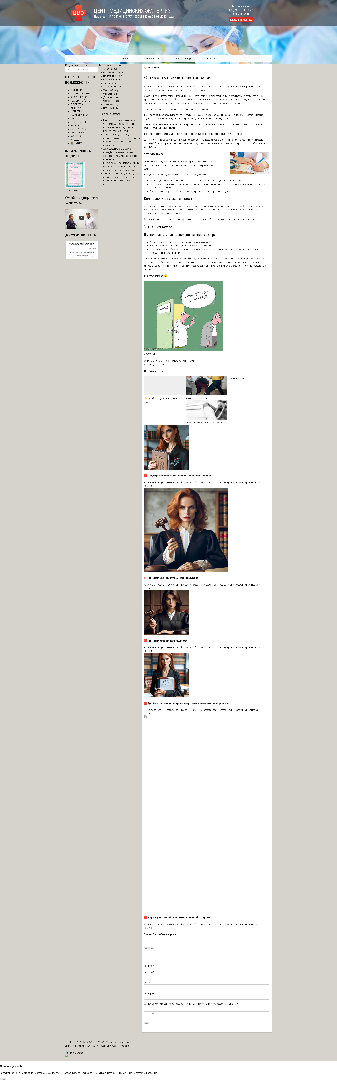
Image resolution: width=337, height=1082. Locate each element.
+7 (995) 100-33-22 (241, 10)
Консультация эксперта (109, 113)
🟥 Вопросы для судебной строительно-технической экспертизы (177, 917)
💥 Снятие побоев (151, 67)
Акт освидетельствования (156, 364)
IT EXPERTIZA (76, 104)
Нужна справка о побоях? (198, 398)
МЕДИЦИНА (76, 90)
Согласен (3, 1079)
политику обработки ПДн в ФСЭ (223, 1003)
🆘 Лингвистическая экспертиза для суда (165, 640)
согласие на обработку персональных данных (173, 1003)
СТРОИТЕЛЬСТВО (78, 97)
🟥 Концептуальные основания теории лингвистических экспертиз (178, 475)
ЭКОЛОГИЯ (75, 136)
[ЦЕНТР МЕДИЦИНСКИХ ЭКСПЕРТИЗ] (76, 22)
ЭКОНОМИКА (76, 125)
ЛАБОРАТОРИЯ (77, 132)
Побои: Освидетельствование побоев (204, 422)
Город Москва (110, 68)
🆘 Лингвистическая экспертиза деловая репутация (171, 578)
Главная (124, 58)
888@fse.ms (241, 14)
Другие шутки (150, 353)
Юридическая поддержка (77, 65)
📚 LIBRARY (76, 143)
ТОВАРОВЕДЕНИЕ (78, 122)
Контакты (213, 58)
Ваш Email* (149, 965)
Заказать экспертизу (241, 19)
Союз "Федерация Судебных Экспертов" (112, 1045)
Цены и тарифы (183, 58)
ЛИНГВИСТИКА (78, 129)
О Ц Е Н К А (75, 107)
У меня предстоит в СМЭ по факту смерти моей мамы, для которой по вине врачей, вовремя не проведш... (121, 166)
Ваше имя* (149, 972)
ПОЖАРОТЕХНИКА (79, 115)
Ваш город (149, 993)
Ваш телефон (150, 982)
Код (152, 948)
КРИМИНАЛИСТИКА (80, 93)
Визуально (147, 948)
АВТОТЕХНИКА (77, 118)
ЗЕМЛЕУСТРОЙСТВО (80, 100)
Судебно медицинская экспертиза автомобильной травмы (171, 361)
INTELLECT (75, 139)
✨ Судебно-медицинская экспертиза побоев (162, 400)
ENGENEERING (76, 111)
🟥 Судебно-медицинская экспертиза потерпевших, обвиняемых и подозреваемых (186, 703)
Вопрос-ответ (154, 58)
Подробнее (151, 1072)
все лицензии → (73, 190)
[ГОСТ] (81, 258)
